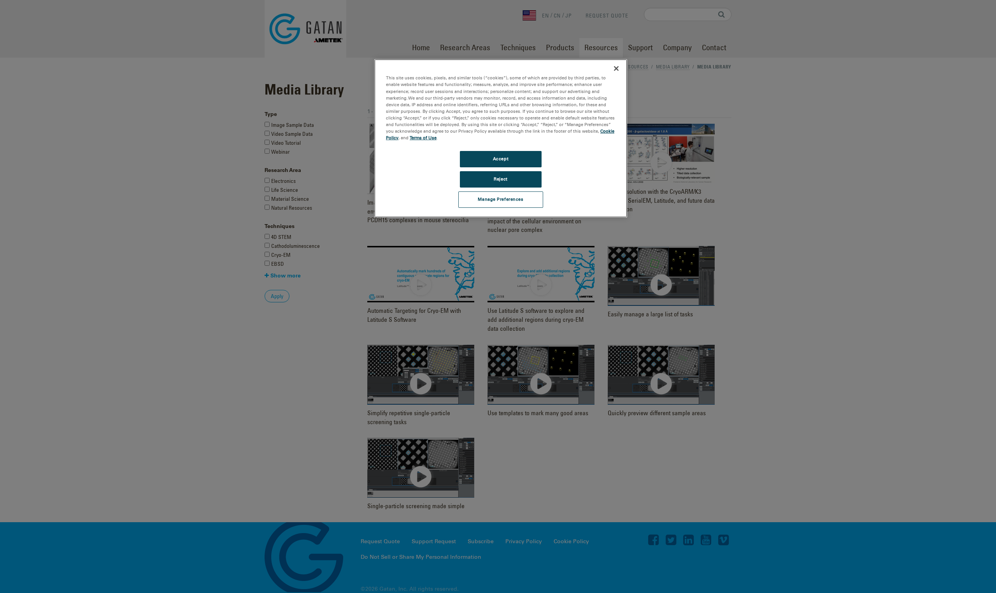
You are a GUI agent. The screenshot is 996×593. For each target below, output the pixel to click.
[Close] (616, 68)
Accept (501, 158)
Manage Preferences (500, 199)
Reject (500, 179)
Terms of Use (423, 137)
